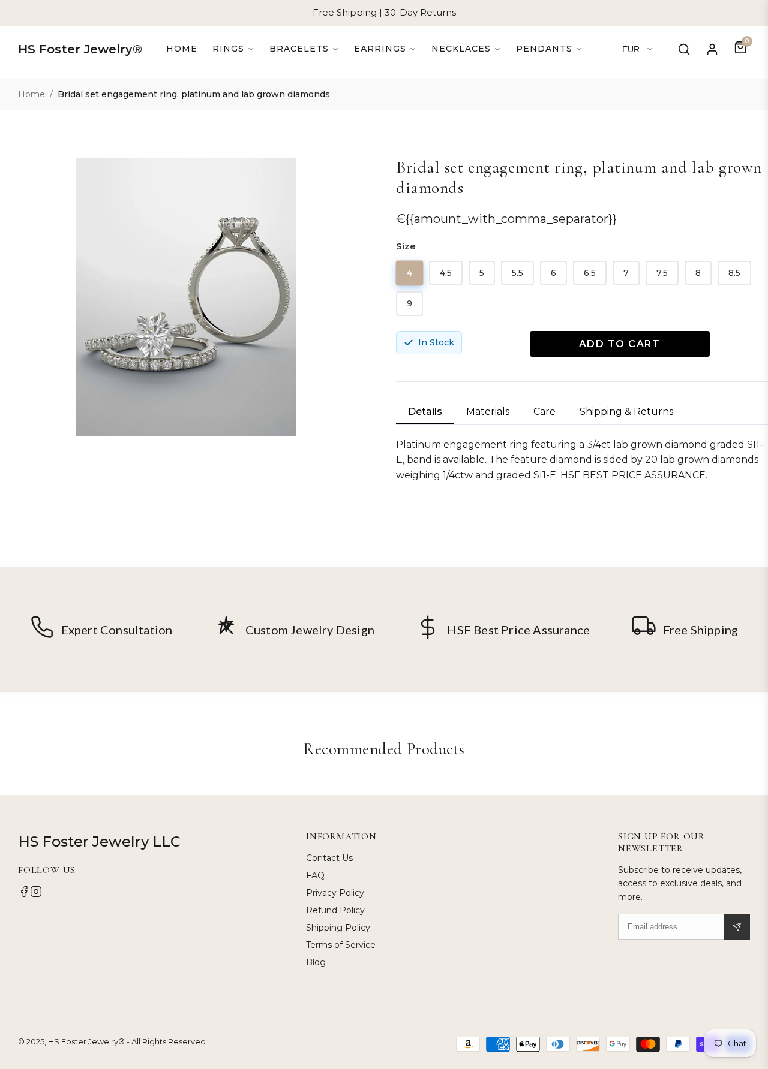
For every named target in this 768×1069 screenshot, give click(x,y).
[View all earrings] (385, 49)
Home (181, 48)
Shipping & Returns (626, 411)
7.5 (662, 272)
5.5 (517, 272)
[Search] (684, 49)
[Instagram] (36, 894)
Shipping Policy (338, 927)
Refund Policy (335, 910)
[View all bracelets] (304, 49)
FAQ (315, 875)
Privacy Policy (335, 892)
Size (406, 246)
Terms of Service (341, 944)
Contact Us (329, 858)
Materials (487, 411)
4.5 (446, 272)
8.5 (734, 272)
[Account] (712, 49)
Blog (316, 962)
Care (544, 411)
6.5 (590, 272)
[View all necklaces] (466, 49)
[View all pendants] (549, 49)
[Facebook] (24, 894)
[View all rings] (233, 49)
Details (425, 411)
